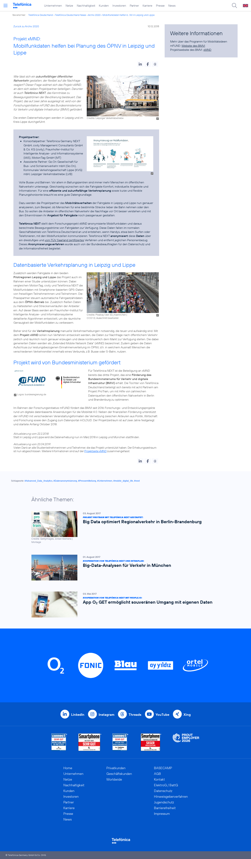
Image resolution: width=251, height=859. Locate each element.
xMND (207, 50)
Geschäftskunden (119, 774)
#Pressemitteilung (87, 481)
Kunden (104, 5)
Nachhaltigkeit (86, 5)
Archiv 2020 (94, 14)
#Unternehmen (104, 481)
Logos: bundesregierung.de (31, 394)
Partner (134, 5)
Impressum (162, 814)
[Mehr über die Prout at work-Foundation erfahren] (186, 742)
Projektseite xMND (95, 451)
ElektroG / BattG (166, 785)
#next (137, 481)
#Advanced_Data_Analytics (38, 481)
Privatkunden (116, 768)
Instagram (106, 714)
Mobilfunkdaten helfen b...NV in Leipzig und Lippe (129, 14)
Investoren (119, 5)
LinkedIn (77, 714)
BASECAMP (163, 768)
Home (67, 768)
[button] (140, 64)
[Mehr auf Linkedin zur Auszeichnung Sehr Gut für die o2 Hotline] (120, 742)
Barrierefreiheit (165, 808)
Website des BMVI (193, 45)
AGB (157, 774)
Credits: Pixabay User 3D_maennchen (106, 314)
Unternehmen (53, 5)
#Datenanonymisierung (65, 481)
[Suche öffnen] (234, 5)
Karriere (147, 5)
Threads (135, 714)
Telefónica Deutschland (40, 14)
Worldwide (114, 779)
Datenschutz (163, 791)
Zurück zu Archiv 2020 (26, 26)
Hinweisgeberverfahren (171, 796)
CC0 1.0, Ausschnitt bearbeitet (103, 317)
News (171, 5)
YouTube (162, 714)
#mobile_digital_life (123, 481)
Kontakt (159, 779)
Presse (160, 5)
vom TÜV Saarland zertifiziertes (64, 240)
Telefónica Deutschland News (70, 14)
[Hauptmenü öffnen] (5, 5)
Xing (187, 714)
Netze (69, 5)
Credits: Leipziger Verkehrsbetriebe (105, 118)
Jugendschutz (164, 802)
